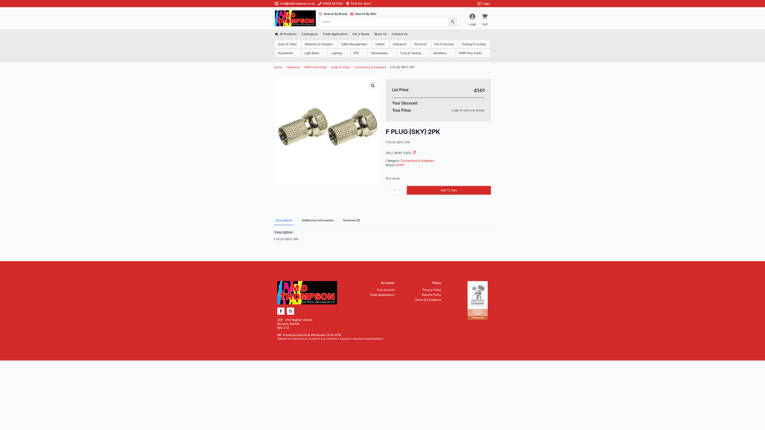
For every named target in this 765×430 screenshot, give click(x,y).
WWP (400, 165)
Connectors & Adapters (370, 67)
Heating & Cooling (474, 44)
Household (285, 53)
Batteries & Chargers (319, 44)
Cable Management (354, 44)
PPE (356, 53)
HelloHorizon (299, 338)
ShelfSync (378, 338)
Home (278, 67)
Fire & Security (444, 44)
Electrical (420, 44)
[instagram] (290, 311)
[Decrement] (389, 190)
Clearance (399, 44)
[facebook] (280, 311)
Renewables (379, 53)
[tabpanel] (382, 235)
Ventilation (440, 53)
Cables (380, 44)
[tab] (284, 220)
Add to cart (449, 190)
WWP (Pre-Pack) (470, 53)
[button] (373, 85)
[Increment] (399, 190)
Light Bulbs (311, 53)
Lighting (336, 53)
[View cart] (484, 17)
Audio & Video (287, 44)
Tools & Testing (410, 53)
